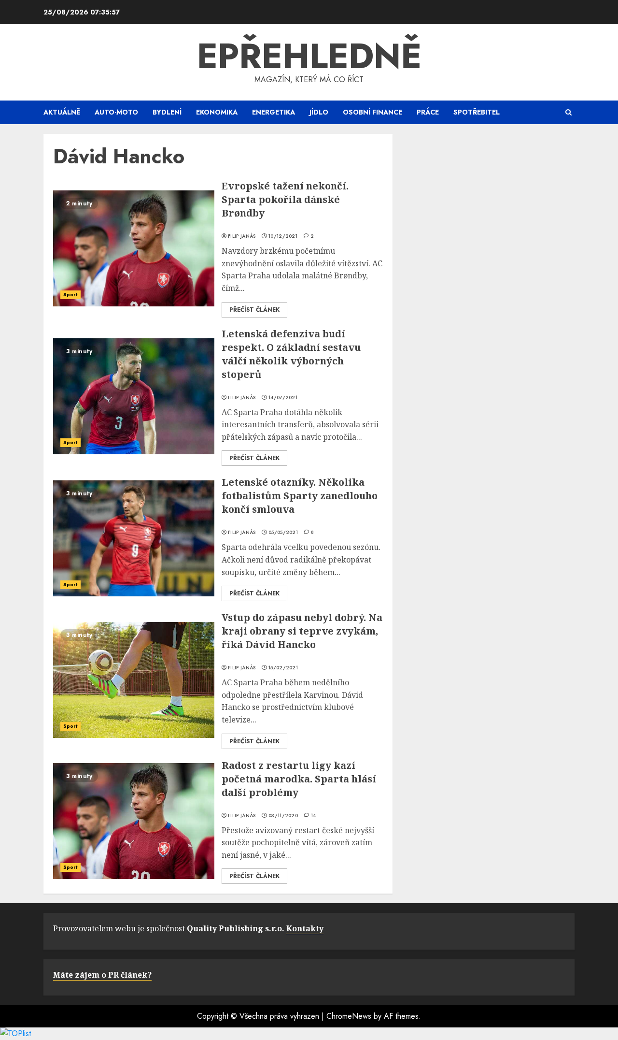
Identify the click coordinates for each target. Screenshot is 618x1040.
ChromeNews (348, 1016)
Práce (428, 112)
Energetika (273, 112)
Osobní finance (372, 112)
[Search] (568, 112)
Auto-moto (116, 112)
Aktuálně (61, 112)
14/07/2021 (282, 397)
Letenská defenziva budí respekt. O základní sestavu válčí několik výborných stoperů (291, 354)
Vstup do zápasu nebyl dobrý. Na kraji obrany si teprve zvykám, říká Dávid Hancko (302, 631)
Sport (70, 294)
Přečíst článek (254, 309)
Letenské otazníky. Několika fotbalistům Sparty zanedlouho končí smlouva (300, 496)
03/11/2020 (283, 815)
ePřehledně (309, 56)
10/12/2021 (282, 236)
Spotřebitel (476, 112)
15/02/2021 (283, 667)
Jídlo (318, 112)
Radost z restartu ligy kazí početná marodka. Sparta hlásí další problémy (299, 779)
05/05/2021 (283, 532)
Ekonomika (217, 112)
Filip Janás (241, 236)
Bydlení (167, 112)
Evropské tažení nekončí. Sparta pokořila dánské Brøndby (285, 199)
